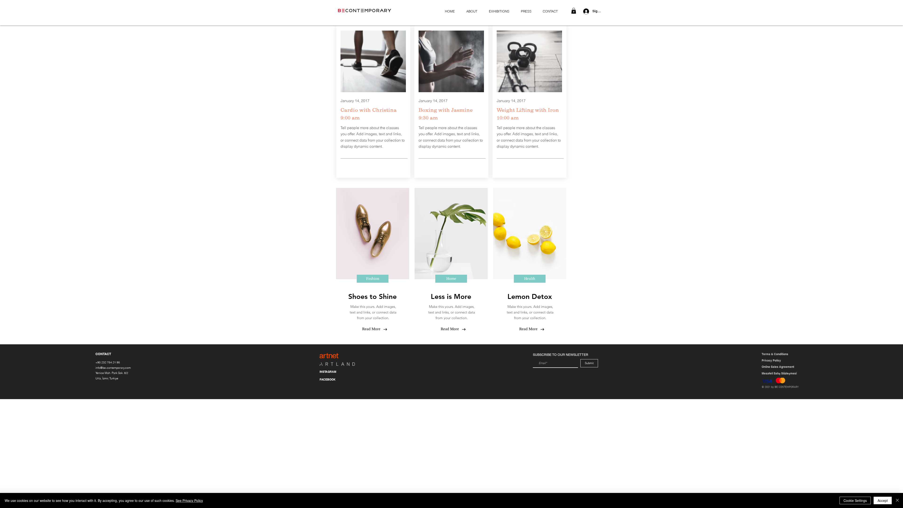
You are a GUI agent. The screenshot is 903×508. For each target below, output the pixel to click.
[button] (573, 11)
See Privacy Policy (189, 500)
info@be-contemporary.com (113, 367)
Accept (883, 500)
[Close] (897, 500)
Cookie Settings (855, 500)
